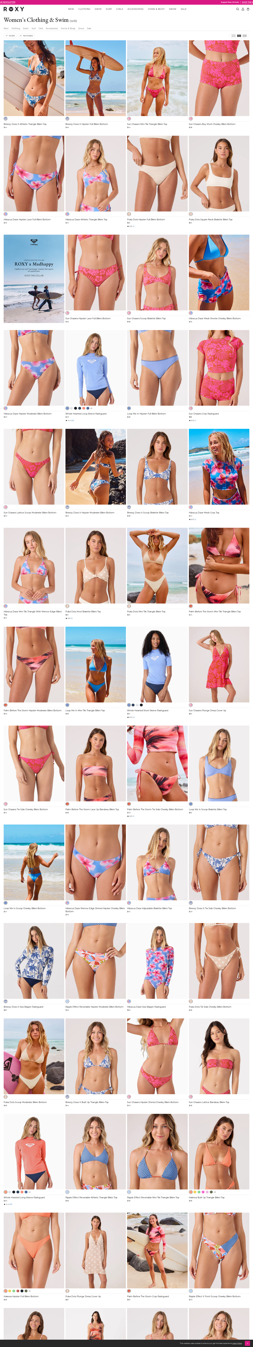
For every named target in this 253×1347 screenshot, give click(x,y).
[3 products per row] (233, 35)
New (6, 28)
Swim (26, 28)
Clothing (15, 28)
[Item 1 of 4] (34, 566)
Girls (41, 28)
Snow (81, 28)
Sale (89, 28)
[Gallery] (34, 78)
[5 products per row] (244, 35)
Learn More (237, 1343)
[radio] (5, 118)
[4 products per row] (239, 35)
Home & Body (68, 28)
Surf (34, 28)
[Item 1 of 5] (34, 78)
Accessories (52, 28)
